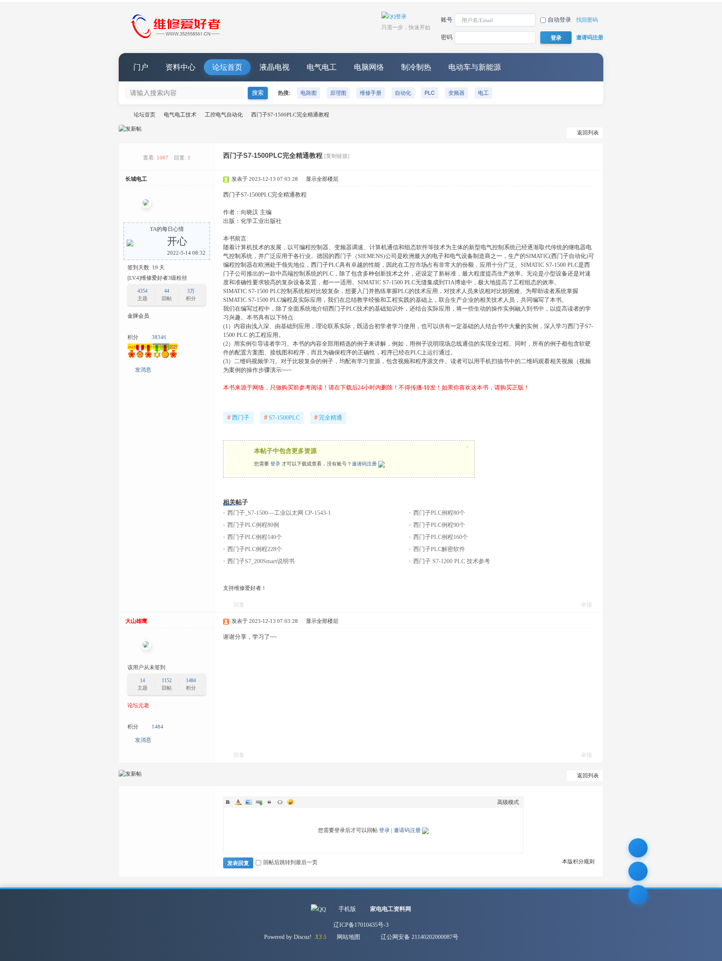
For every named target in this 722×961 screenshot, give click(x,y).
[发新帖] (130, 129)
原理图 (338, 92)
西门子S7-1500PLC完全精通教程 (290, 114)
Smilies (290, 802)
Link (259, 802)
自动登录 (559, 20)
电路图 (308, 92)
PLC (430, 92)
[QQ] (318, 909)
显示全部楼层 (322, 179)
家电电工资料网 (390, 909)
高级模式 (508, 802)
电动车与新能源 (474, 67)
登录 (275, 464)
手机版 (347, 909)
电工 (483, 92)
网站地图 (348, 937)
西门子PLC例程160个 (440, 537)
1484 (191, 680)
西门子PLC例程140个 (254, 537)
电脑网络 (369, 67)
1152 (167, 680)
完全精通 (328, 417)
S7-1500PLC (282, 417)
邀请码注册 (589, 37)
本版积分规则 (578, 861)
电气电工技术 (180, 114)
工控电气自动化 (224, 114)
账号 (447, 20)
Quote (269, 802)
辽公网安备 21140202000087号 (419, 937)
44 (166, 291)
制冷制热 (416, 67)
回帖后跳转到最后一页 (290, 862)
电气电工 (322, 67)
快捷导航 (588, 67)
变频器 (456, 92)
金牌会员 (138, 316)
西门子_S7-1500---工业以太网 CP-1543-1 (279, 513)
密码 (447, 37)
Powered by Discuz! (288, 937)
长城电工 (136, 179)
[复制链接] (336, 156)
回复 (239, 605)
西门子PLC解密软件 (439, 549)
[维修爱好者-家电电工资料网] (177, 39)
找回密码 (587, 20)
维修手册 (370, 92)
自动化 (403, 92)
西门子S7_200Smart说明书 (261, 561)
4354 (142, 291)
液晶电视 (274, 67)
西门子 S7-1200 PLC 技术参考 (451, 561)
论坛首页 (227, 67)
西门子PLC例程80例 (253, 525)
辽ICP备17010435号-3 (361, 925)
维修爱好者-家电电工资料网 (122, 115)
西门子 (238, 417)
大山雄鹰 (136, 621)
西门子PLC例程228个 (254, 549)
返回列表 (588, 132)
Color (238, 802)
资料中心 (180, 67)
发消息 (143, 370)
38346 (159, 337)
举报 (586, 605)
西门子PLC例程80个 (439, 513)
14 (142, 680)
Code (280, 802)
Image (248, 802)
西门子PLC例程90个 (439, 525)
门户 (140, 67)
